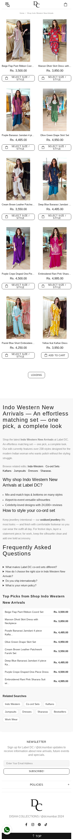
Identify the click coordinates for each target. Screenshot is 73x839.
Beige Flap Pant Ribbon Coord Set (18, 66)
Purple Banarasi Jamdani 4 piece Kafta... (23, 632)
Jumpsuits (20, 470)
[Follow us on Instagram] (32, 824)
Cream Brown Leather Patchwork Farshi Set (18, 204)
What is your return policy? (20, 585)
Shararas (45, 470)
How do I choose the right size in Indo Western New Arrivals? (34, 574)
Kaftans (7, 470)
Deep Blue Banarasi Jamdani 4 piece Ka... (25, 662)
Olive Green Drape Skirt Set (54, 135)
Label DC (36, 4)
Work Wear (11, 719)
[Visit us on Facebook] (27, 824)
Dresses (33, 470)
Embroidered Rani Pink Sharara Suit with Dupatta (54, 273)
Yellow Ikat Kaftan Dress (55, 343)
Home (22, 13)
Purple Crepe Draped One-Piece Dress (18, 273)
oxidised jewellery (50, 519)
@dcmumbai (49, 816)
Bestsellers (60, 711)
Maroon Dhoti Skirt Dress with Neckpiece (54, 66)
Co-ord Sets (53, 466)
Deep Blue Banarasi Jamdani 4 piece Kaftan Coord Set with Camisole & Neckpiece (54, 204)
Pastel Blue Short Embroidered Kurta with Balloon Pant (18, 343)
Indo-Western (35, 466)
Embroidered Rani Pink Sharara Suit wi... (25, 681)
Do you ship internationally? (21, 580)
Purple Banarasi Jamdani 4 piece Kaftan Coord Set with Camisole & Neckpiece (18, 135)
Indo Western (12, 704)
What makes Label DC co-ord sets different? (31, 566)
